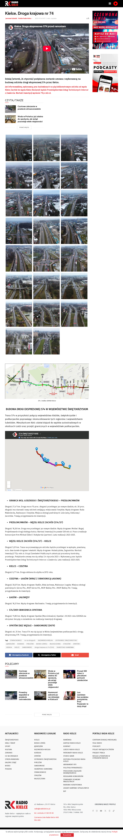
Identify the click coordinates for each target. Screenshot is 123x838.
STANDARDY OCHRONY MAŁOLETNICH (71, 781)
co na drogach (29, 640)
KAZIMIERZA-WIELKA (42, 750)
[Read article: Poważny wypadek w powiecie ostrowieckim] (11, 695)
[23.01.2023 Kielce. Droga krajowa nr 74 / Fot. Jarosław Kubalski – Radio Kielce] (74, 148)
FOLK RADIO (97, 743)
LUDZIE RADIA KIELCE (71, 750)
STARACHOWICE (16, 640)
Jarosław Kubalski (11, 18)
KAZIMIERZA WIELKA (45, 640)
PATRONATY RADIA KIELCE (73, 753)
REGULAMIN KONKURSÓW (73, 776)
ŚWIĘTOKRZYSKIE (11, 740)
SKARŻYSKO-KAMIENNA (65, 647)
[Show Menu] (110, 3)
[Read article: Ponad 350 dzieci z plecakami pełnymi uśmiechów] (69, 674)
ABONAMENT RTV (69, 765)
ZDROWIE (8, 753)
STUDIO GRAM (68, 756)
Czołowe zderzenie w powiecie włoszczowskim (29, 107)
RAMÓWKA (67, 740)
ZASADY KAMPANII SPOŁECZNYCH (76, 788)
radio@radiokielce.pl (42, 809)
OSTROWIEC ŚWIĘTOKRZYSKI (66, 640)
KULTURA (8, 750)
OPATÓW (76, 644)
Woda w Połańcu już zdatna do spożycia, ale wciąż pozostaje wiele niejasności (30, 119)
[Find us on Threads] (109, 811)
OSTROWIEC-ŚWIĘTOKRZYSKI (45, 759)
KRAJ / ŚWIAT (10, 743)
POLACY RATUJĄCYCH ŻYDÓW (103, 750)
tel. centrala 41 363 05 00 (44, 813)
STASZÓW (67, 644)
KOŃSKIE (20, 644)
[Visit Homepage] (12, 3)
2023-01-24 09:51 (40, 18)
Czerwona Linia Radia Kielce (44, 817)
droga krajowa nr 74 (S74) (44, 647)
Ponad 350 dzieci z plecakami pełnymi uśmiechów (82, 676)
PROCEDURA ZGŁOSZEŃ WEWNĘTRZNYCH (72, 772)
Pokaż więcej (24, 127)
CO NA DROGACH (11, 756)
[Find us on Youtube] (101, 810)
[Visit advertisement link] (105, 30)
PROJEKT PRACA (98, 753)
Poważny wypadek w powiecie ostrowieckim (25, 696)
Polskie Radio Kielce (24, 18)
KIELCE (17, 647)
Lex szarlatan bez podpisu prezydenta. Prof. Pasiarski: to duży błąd (82, 699)
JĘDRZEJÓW (10, 644)
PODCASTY (96, 746)
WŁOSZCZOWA (55, 644)
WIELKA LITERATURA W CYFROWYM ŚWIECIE (101, 757)
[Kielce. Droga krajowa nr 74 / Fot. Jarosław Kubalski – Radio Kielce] (19, 148)
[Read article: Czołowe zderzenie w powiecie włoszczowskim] (10, 109)
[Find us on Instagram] (97, 810)
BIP (64, 791)
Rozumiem (67, 835)
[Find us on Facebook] (93, 810)
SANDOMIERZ (27, 647)
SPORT (7, 746)
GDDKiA (9, 647)
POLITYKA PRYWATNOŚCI (72, 768)
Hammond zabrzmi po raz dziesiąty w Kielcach (53, 696)
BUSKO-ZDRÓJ (41, 644)
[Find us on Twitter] (105, 810)
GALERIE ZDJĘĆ (10, 762)
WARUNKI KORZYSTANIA (72, 785)
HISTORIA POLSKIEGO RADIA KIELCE (74, 760)
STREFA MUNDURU (12, 759)
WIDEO (7, 766)
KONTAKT (66, 746)
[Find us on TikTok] (113, 811)
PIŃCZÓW (30, 644)
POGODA (8, 769)
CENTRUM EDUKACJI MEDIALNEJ (104, 740)
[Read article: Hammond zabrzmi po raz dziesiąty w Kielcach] (40, 695)
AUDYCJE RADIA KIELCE (72, 743)
